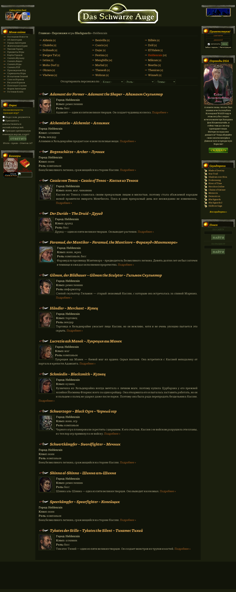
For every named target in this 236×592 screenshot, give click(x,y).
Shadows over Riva (218, 176)
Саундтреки (217, 166)
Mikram (153, 60)
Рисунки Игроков (16, 82)
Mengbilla (101, 60)
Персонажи (59, 33)
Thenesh (100, 70)
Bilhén (152, 40)
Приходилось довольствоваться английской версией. (13, 124)
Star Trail (213, 173)
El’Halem (154, 50)
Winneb (153, 75)
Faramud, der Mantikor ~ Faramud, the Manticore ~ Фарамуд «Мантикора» (113, 242)
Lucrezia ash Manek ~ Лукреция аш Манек (86, 341)
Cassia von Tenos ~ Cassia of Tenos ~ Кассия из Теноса (94, 180)
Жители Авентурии (17, 45)
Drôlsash (48, 50)
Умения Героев (15, 48)
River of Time (215, 183)
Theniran (154, 70)
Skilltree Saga (215, 205)
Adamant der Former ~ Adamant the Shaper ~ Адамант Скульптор (106, 94)
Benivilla (100, 40)
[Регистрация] (18, 19)
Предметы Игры (15, 51)
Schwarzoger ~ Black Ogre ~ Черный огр (83, 411)
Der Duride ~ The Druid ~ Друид (76, 213)
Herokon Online (216, 186)
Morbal (99, 65)
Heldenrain (155, 55)
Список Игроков (15, 79)
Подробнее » (160, 112)
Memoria (213, 192)
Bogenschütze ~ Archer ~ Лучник (77, 151)
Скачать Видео (14, 61)
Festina (100, 55)
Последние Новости (17, 36)
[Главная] (9, 19)
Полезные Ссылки (16, 85)
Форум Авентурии (16, 88)
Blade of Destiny (216, 170)
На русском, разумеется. (18, 116)
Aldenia (47, 40)
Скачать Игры (14, 64)
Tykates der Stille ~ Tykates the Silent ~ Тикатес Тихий (96, 530)
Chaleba (48, 45)
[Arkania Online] (11, 176)
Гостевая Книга (15, 91)
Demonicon (214, 196)
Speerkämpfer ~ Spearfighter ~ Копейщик (85, 501)
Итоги (6, 143)
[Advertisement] (118, 578)
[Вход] (26, 19)
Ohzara (47, 70)
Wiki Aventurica (25, 165)
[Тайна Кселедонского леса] (218, 104)
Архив (14, 143)
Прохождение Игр (16, 70)
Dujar (98, 50)
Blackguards (83, 33)
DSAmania (11, 165)
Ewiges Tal (50, 55)
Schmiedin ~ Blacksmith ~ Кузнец (78, 374)
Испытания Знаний (17, 76)
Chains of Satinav (217, 189)
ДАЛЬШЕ (218, 149)
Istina (46, 60)
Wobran (100, 75)
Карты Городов (14, 54)
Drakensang (215, 180)
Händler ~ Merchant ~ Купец (74, 308)
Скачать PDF (13, 67)
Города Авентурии (16, 42)
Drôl (150, 45)
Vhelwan (48, 75)
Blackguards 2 (215, 202)
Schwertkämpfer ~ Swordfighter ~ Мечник (85, 444)
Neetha (152, 65)
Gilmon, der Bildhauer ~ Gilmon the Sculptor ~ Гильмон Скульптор (106, 275)
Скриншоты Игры (16, 73)
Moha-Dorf (49, 65)
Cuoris (99, 45)
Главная (44, 33)
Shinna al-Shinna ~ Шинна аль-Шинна (83, 473)
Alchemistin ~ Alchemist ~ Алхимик (79, 123)
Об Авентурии (14, 39)
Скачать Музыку (15, 57)
